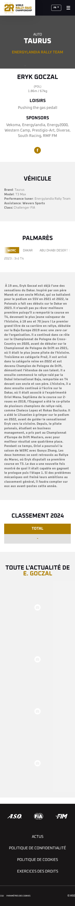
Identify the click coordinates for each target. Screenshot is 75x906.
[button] (56, 8)
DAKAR (28, 250)
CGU (2, 896)
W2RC (11, 250)
